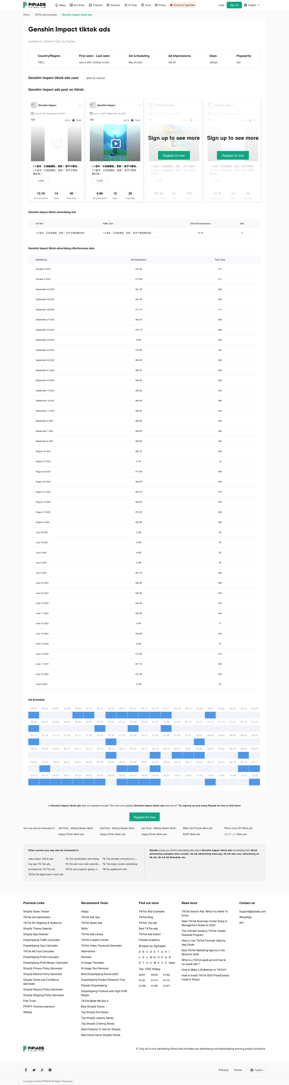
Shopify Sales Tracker (36, 911)
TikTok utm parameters (36, 917)
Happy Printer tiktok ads (71, 834)
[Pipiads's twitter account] (34, 1070)
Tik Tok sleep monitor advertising (119, 864)
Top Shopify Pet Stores (94, 1012)
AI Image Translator (92, 962)
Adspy (85, 911)
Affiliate (27, 1012)
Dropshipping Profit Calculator (41, 957)
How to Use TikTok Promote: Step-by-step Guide (204, 942)
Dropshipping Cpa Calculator (40, 945)
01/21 (142, 980)
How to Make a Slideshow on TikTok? (204, 970)
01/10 (166, 980)
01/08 (154, 986)
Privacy (223, 1070)
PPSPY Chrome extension (39, 1006)
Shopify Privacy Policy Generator (42, 968)
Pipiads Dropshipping (94, 985)
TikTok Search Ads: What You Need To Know (205, 913)
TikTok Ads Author (150, 934)
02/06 (154, 975)
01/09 (142, 986)
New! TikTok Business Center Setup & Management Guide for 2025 (204, 923)
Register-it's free (174, 155)
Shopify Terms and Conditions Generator (41, 982)
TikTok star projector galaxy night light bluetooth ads (84, 869)
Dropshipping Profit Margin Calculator (45, 962)
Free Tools (29, 1001)
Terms (238, 1070)
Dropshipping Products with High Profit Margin (104, 993)
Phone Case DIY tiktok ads (238, 828)
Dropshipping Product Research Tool (103, 980)
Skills (84, 928)
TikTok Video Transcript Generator (101, 945)
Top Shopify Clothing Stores (97, 1023)
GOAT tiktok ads (191, 834)
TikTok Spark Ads (91, 923)
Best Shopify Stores (93, 1006)
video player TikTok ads (40, 858)
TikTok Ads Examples (152, 911)
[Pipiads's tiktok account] (42, 1070)
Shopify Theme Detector (37, 928)
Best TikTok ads (148, 928)
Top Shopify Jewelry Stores (97, 1018)
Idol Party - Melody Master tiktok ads (78, 828)
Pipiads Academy (149, 940)
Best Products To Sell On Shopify (101, 1029)
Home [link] (26, 14)
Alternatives (88, 951)
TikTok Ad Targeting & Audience (42, 923)
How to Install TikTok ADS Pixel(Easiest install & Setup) (205, 977)
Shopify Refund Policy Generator (42, 974)
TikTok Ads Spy (90, 917)
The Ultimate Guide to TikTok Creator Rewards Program (204, 933)
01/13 (154, 980)
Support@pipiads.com (252, 911)
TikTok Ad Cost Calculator (38, 951)
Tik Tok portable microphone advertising (120, 858)
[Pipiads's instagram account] (50, 1070)
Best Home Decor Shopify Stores (100, 1035)
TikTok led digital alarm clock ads (45, 874)
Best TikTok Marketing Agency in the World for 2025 (203, 952)
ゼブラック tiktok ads (235, 834)
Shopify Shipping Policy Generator (43, 995)
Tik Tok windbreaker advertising (82, 858)
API (241, 923)
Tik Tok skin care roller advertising (83, 864)
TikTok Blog (146, 917)
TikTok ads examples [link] (46, 14)
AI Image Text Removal (95, 968)
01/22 (166, 975)
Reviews (86, 957)
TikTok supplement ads (114, 869)
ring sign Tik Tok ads (39, 864)
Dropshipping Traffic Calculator (41, 940)
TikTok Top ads (148, 923)
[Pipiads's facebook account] (26, 1070)
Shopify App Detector (36, 934)
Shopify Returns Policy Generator (43, 989)
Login (221, 5)
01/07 (166, 986)
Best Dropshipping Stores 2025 (99, 974)
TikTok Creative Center (95, 940)
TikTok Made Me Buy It (94, 1001)
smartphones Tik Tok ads (41, 869)
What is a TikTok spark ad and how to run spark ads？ (204, 962)
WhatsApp (245, 917)
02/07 (142, 975)
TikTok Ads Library (92, 934)
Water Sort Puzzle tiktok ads (197, 828)
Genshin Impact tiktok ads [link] (77, 14)
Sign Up (234, 5)
